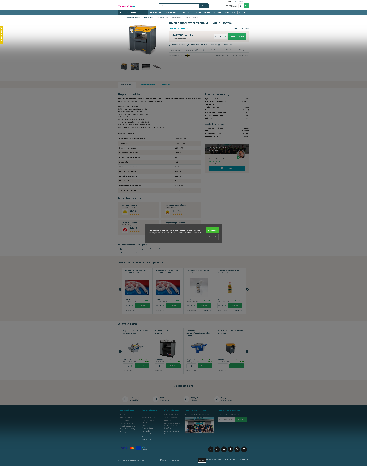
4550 (247, 107)
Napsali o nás (146, 440)
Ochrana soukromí (243, 459)
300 (247, 113)
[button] (120, 289)
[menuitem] (155, 12)
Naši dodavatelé (147, 434)
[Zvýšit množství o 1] (225, 36)
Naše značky (146, 431)
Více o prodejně (204, 414)
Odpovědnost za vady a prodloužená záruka (172, 424)
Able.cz (164, 460)
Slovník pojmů (168, 434)
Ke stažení (167, 428)
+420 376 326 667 (215, 161)
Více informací (153, 235)
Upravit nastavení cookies (214, 459)
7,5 (248, 104)
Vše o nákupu (124, 420)
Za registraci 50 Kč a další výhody (231, 5)
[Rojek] (187, 55)
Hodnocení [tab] (166, 84)
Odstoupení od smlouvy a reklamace (129, 433)
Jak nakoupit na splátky (171, 431)
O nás (144, 414)
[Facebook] (230, 448)
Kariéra (144, 437)
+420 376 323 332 (210, 449)
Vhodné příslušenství (148, 84)
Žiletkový (246, 110)
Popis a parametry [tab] (127, 84)
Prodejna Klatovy (148, 428)
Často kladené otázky (127, 429)
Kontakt (123, 414)
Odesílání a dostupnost (128, 426)
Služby (144, 425)
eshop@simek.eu (217, 449)
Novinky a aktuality (170, 417)
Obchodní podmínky (229, 459)
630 (247, 115)
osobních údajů (238, 424)
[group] (136, 351)
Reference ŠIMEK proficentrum (148, 421)
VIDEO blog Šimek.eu (171, 414)
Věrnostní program (126, 423)
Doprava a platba (126, 417)
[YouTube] (224, 448)
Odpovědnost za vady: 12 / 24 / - (235, 50)
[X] (237, 449)
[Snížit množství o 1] (215, 36)
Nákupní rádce (168, 420)
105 (247, 118)
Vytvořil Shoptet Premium (177, 460)
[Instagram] (244, 448)
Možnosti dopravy (242, 28)
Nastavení (202, 460)
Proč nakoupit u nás (148, 417)
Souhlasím (213, 230)
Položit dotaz (228, 168)
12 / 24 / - (245, 134)
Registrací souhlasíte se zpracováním (230, 424)
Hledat (203, 6)
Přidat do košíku (237, 36)
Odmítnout (212, 237)
